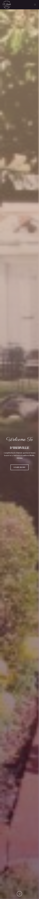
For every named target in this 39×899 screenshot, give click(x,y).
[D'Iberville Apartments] (4, 4)
